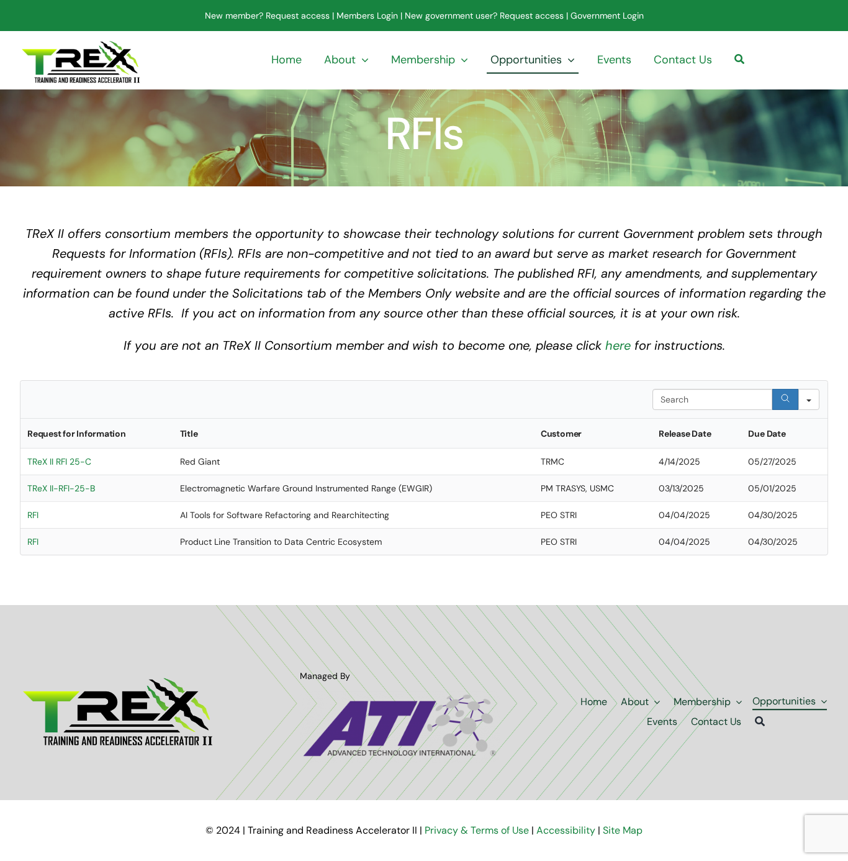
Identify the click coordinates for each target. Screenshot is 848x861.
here (618, 345)
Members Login (367, 15)
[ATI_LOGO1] (399, 698)
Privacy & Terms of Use (478, 830)
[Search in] (808, 399)
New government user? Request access (484, 15)
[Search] (739, 60)
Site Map (623, 830)
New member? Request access (267, 15)
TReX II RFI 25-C (59, 461)
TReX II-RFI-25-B (61, 488)
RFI (32, 515)
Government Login (606, 15)
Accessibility (565, 830)
